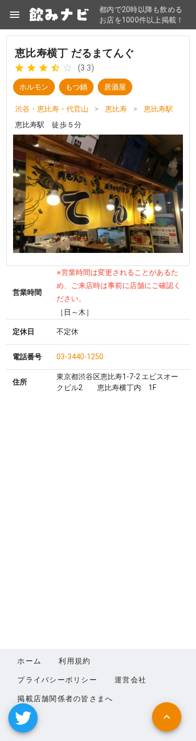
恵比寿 (116, 109)
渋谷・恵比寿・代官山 (51, 109)
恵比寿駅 (158, 109)
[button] (23, 718)
